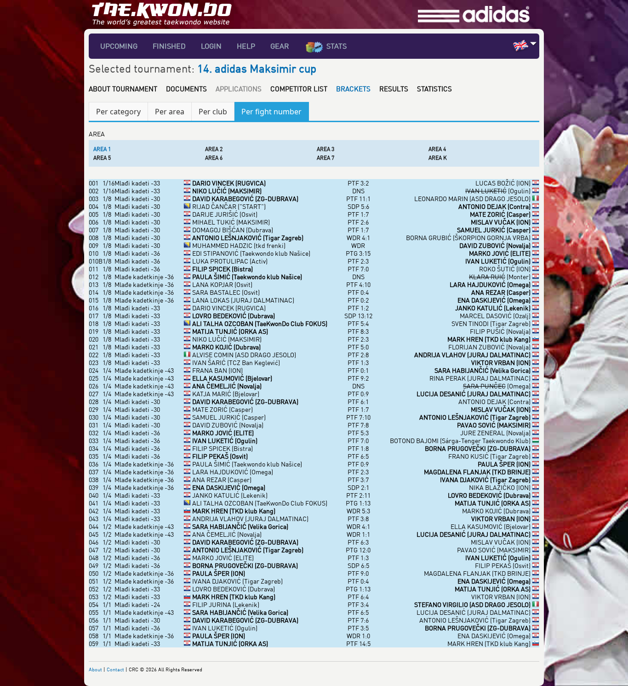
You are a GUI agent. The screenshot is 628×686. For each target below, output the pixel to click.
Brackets (353, 88)
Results (393, 88)
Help (246, 46)
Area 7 (325, 157)
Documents (186, 88)
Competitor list (298, 88)
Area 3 (325, 149)
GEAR (279, 46)
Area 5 (102, 157)
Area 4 (437, 149)
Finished (169, 46)
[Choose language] (533, 43)
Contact (115, 669)
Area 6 (214, 157)
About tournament (123, 88)
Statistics (434, 88)
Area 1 (102, 149)
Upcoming (118, 46)
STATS (336, 46)
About (95, 669)
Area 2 (214, 149)
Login (211, 46)
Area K (437, 157)
